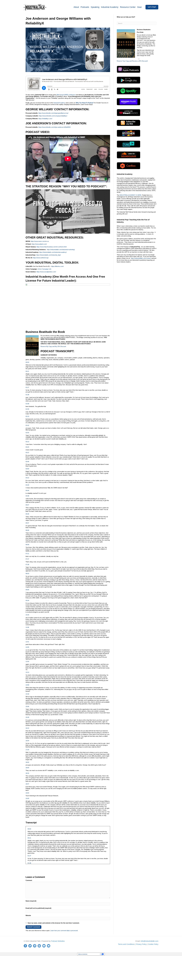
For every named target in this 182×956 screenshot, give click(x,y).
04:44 (27, 490)
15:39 (27, 717)
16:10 (27, 728)
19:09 (27, 798)
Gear (139, 7)
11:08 (27, 627)
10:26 (27, 615)
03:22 (27, 452)
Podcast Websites (58, 941)
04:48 (27, 496)
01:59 (27, 409)
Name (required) (31, 901)
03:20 (27, 447)
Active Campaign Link (44, 269)
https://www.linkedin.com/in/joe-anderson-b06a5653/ (54, 127)
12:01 (27, 642)
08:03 (27, 573)
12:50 (27, 661)
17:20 (27, 749)
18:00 (27, 762)
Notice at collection (82, 954)
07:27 (27, 559)
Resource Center (128, 7)
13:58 (27, 685)
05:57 (27, 523)
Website (28, 915)
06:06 (27, 530)
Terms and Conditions (126, 944)
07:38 (27, 564)
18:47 (27, 784)
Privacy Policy (141, 944)
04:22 (27, 478)
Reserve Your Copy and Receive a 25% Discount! (132, 61)
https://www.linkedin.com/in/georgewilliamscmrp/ (53, 113)
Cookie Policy (153, 944)
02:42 (27, 425)
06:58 (27, 544)
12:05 (27, 647)
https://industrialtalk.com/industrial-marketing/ (61, 249)
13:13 (27, 672)
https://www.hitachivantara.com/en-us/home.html (51, 247)
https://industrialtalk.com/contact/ (141, 258)
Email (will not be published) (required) (38, 908)
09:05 (27, 589)
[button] (152, 7)
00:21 (27, 371)
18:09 (27, 767)
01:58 (27, 403)
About (76, 7)
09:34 (27, 600)
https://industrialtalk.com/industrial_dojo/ (48, 255)
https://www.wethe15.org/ (40, 258)
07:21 (27, 553)
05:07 (27, 505)
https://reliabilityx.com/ (45, 118)
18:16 (27, 773)
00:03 (27, 362)
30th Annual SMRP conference (65, 94)
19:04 (27, 793)
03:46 (27, 461)
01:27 (27, 387)
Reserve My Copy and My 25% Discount (53, 346)
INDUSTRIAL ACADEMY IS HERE (130, 195)
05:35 (27, 514)
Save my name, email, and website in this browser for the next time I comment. (53, 923)
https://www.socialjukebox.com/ (46, 272)
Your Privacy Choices (94, 954)
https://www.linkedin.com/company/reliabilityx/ (53, 116)
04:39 (27, 485)
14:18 (27, 694)
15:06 (27, 706)
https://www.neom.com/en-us (40, 241)
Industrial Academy (109, 7)
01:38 (27, 394)
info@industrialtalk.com (149, 941)
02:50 (27, 432)
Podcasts (85, 7)
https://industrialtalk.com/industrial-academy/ (53, 252)
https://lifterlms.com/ (57, 266)
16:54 (27, 740)
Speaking (95, 7)
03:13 (27, 441)
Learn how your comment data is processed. (64, 930)
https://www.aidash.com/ (39, 244)
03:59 (27, 469)
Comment (29, 880)
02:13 (27, 416)
